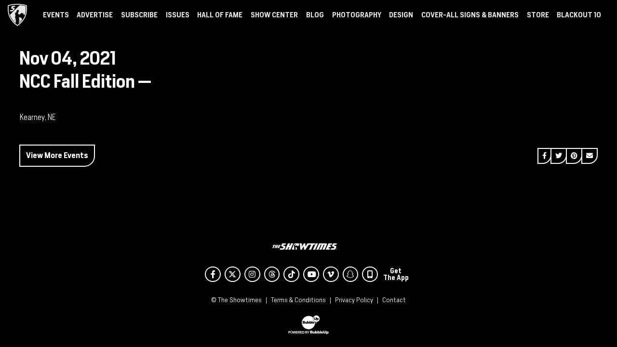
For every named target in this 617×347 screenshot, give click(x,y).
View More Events (57, 155)
